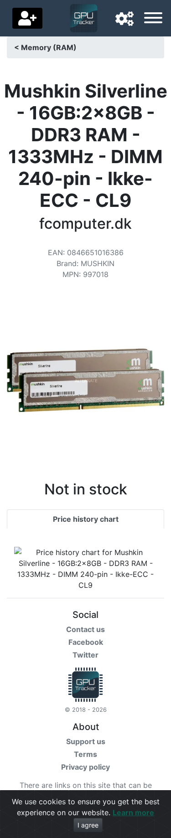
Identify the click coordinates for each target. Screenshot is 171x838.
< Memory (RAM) (45, 47)
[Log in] (27, 18)
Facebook (85, 642)
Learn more (133, 812)
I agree (88, 825)
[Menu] (153, 19)
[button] (124, 19)
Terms (85, 754)
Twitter (85, 654)
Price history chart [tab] (86, 519)
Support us (85, 741)
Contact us (85, 629)
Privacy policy (85, 766)
